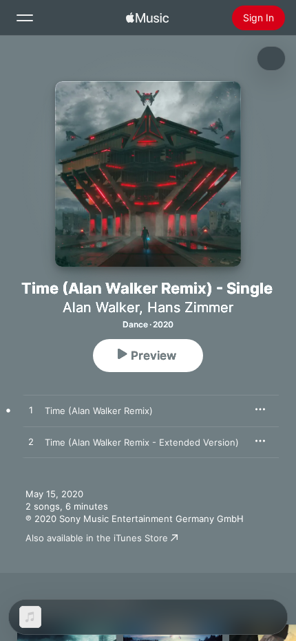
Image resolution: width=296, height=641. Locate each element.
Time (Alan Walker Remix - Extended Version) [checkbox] (142, 442)
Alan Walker (101, 307)
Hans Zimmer (190, 307)
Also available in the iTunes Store (96, 537)
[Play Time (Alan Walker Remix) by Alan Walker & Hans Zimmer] (31, 410)
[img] (147, 18)
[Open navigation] (25, 18)
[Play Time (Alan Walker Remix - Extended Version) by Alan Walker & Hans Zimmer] (31, 442)
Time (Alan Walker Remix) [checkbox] (99, 410)
